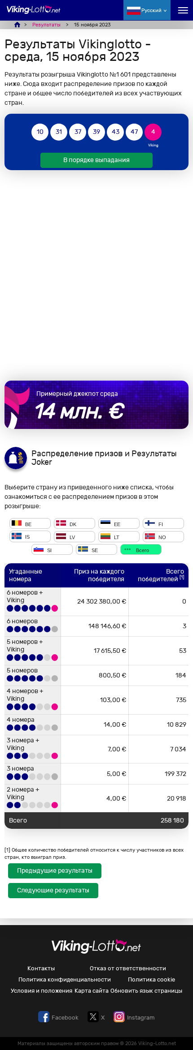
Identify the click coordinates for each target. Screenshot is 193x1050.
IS (27, 537)
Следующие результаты (53, 890)
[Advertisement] (96, 275)
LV (71, 537)
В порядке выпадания (96, 160)
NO (161, 537)
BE (27, 524)
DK (72, 524)
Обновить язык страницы (146, 990)
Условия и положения (41, 990)
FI (160, 524)
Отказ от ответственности (128, 968)
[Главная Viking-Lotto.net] (33, 14)
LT (116, 537)
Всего (142, 550)
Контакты (41, 968)
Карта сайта (92, 990)
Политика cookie (151, 979)
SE (94, 550)
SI (49, 550)
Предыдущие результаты (54, 870)
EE (116, 524)
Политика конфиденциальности (64, 979)
